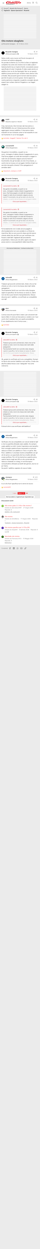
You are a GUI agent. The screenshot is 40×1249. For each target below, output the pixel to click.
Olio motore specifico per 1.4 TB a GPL (17, 527)
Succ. (21, 493)
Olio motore (8, 516)
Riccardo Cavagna (9, 44)
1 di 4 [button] (14, 493)
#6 (37, 308)
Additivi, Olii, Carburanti (12, 512)
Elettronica (8, 542)
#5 (37, 277)
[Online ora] (4, 480)
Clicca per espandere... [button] (20, 201)
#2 (37, 119)
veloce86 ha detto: (9, 340)
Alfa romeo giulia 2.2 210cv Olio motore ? (18, 505)
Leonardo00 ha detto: (10, 186)
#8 (37, 399)
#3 (37, 146)
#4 (37, 178)
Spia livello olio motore (12, 536)
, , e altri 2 (15, 138)
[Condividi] (34, 52)
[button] (3, 3)
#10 (36, 477)
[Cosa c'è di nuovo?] (33, 2)
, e (12, 171)
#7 (37, 332)
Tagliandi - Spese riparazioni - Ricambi (17, 523)
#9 (37, 435)
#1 (37, 52)
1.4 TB (7, 532)
